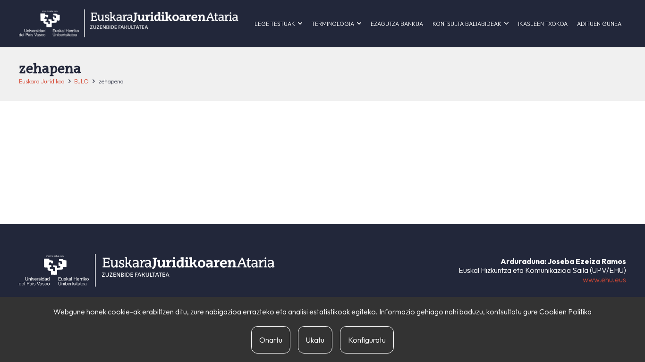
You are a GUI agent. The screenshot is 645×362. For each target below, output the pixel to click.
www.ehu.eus (604, 279)
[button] (300, 23)
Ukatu (315, 340)
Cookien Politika (565, 311)
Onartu (270, 340)
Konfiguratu (367, 340)
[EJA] (128, 23)
